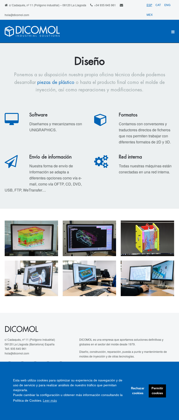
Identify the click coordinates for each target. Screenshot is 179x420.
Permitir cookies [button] (157, 391)
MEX (150, 15)
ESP (149, 5)
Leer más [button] (50, 400)
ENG (167, 5)
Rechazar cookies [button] (137, 391)
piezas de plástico (55, 82)
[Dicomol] (32, 32)
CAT (158, 5)
